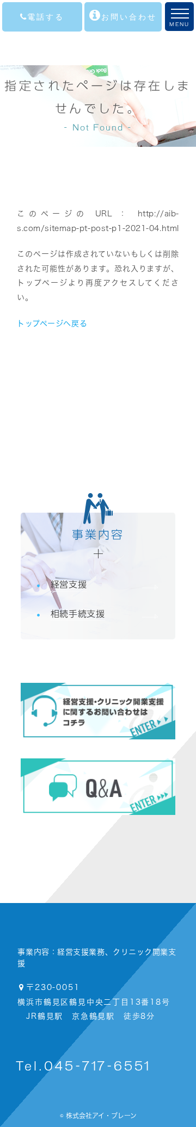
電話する (45, 17)
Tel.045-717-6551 (83, 1067)
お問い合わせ (129, 17)
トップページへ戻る (52, 323)
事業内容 (98, 534)
